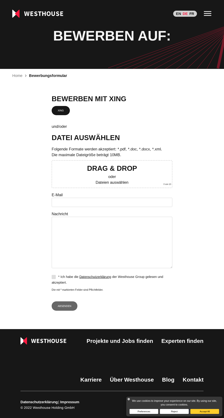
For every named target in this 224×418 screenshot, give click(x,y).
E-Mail (57, 195)
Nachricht (60, 214)
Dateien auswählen (112, 182)
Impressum (69, 402)
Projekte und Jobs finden (120, 341)
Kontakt (193, 379)
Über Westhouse (132, 379)
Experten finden (182, 341)
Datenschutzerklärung (95, 277)
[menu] (208, 14)
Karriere (91, 379)
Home (17, 75)
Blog (168, 379)
